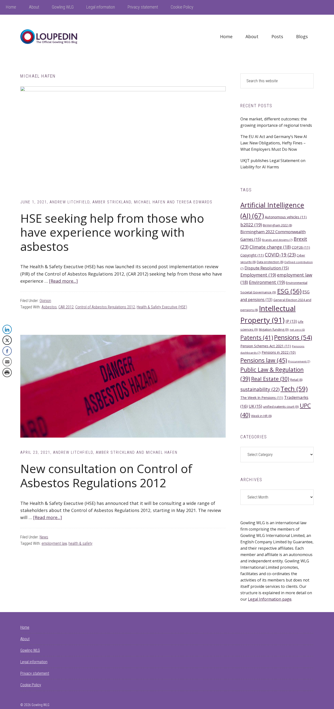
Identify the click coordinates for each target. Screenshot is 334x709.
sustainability (259, 389)
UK (255, 406)
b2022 (251, 225)
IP (291, 321)
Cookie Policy (30, 685)
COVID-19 (280, 254)
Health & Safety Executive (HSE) (162, 307)
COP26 (301, 247)
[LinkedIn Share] (7, 329)
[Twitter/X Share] (7, 340)
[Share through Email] (7, 361)
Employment (258, 275)
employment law (54, 543)
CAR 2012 (66, 307)
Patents (256, 337)
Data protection (270, 262)
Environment (267, 282)
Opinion (45, 300)
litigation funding (274, 329)
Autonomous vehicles (286, 216)
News (44, 537)
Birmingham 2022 (277, 225)
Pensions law (263, 360)
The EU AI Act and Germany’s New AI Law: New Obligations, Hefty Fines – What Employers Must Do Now (273, 143)
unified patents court (281, 406)
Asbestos (49, 307)
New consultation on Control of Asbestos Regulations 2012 (106, 476)
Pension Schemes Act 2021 (265, 345)
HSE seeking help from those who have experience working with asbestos (112, 232)
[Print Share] (7, 372)
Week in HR (261, 416)
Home (24, 627)
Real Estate (270, 378)
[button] (7, 382)
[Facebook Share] (7, 351)
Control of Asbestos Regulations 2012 (105, 307)
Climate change (270, 247)
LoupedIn (57, 36)
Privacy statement (34, 673)
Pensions (293, 337)
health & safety (80, 543)
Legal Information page (269, 599)
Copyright (252, 255)
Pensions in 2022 (279, 352)
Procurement (299, 361)
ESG (289, 291)
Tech (294, 388)
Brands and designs (277, 240)
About (25, 639)
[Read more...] (63, 281)
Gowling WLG (30, 650)
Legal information (33, 662)
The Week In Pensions (261, 397)
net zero (297, 329)
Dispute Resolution (267, 268)
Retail (296, 380)
